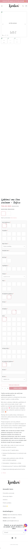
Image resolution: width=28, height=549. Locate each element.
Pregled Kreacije (14, 385)
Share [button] (4, 472)
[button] (1, 6)
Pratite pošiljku (7, 503)
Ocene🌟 (5, 506)
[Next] (25, 24)
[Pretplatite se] (23, 532)
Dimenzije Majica (7, 496)
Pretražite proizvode (8, 493)
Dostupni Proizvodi (7, 209)
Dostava (5, 499)
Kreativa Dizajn (15, 544)
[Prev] (3, 24)
